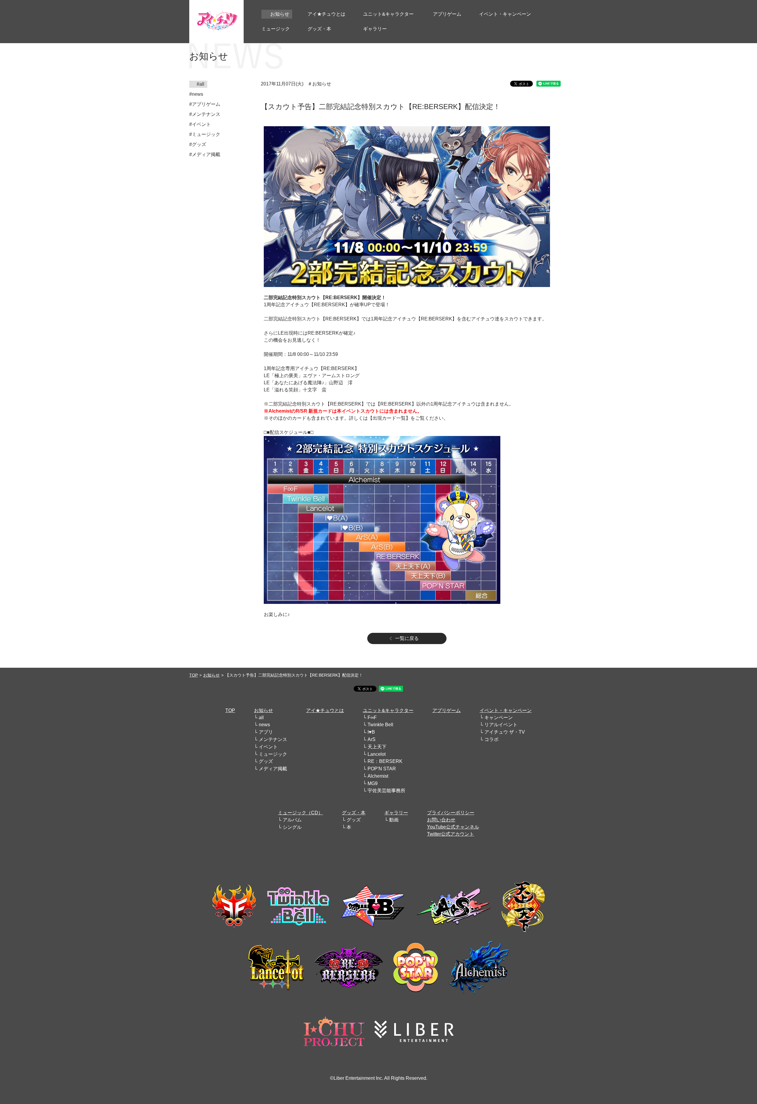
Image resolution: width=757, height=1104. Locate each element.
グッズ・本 (353, 812)
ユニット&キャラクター (388, 710)
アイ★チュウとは (325, 710)
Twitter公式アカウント (450, 833)
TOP (193, 675)
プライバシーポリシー (450, 812)
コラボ (491, 739)
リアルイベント (500, 724)
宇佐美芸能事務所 (386, 790)
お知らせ (211, 675)
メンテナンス (273, 739)
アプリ (266, 732)
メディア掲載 (273, 768)
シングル (292, 827)
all (261, 717)
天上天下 (377, 746)
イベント (268, 746)
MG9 (373, 783)
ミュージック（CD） (300, 812)
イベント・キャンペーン (506, 710)
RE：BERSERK (385, 761)
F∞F (372, 717)
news (264, 724)
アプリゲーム (446, 710)
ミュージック (273, 754)
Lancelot (377, 754)
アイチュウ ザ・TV (504, 732)
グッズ (266, 761)
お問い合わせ (441, 819)
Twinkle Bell (380, 724)
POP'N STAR (382, 768)
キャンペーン (498, 717)
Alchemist (378, 776)
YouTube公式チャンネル (453, 826)
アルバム (292, 819)
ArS (372, 739)
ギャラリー (396, 812)
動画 (394, 819)
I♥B (371, 732)
